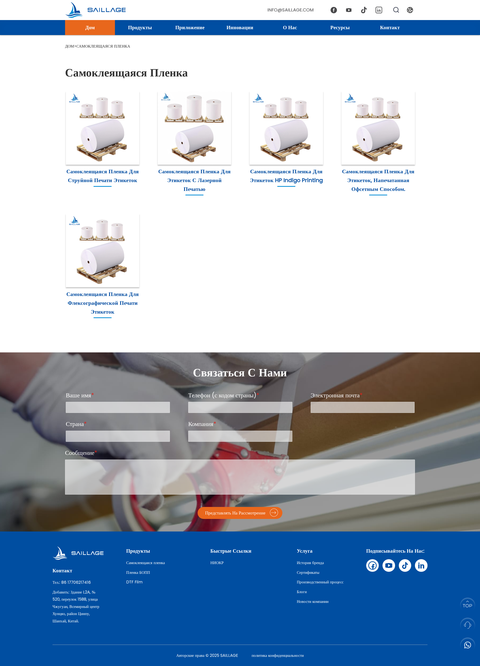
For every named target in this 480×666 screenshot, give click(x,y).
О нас (290, 27)
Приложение (190, 27)
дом (69, 46)
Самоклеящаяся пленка (145, 562)
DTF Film (134, 582)
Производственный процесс (320, 582)
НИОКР (217, 562)
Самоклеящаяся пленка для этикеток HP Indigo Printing (286, 175)
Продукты (140, 27)
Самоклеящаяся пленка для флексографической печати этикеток (102, 302)
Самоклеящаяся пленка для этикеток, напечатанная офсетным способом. (378, 180)
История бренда (310, 562)
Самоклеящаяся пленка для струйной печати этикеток (102, 175)
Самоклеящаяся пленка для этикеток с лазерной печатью (194, 180)
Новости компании (312, 601)
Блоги (302, 591)
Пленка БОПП (138, 572)
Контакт (390, 27)
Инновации (239, 27)
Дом (90, 27)
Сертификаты (308, 572)
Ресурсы (340, 27)
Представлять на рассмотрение (235, 513)
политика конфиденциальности (278, 655)
